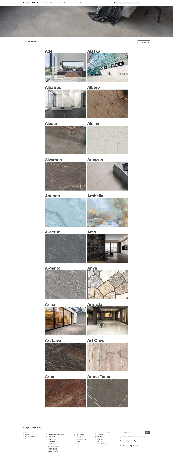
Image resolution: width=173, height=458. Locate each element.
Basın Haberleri (80, 434)
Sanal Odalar (74, 3)
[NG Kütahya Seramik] (32, 427)
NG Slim (60, 3)
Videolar (78, 441)
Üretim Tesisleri (52, 436)
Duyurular (78, 436)
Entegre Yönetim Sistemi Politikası (56, 434)
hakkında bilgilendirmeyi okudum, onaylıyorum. (134, 437)
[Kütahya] (32, 3)
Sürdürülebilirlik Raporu (54, 451)
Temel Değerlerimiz (53, 441)
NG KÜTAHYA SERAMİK (103, 433)
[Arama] (115, 3)
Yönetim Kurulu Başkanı (54, 433)
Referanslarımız (52, 443)
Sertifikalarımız (52, 439)
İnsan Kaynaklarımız (53, 444)
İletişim (27, 434)
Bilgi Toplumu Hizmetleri (54, 446)
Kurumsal (66, 3)
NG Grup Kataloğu (52, 448)
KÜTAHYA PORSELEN (102, 434)
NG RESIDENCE (101, 438)
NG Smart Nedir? (52, 450)
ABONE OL (147, 432)
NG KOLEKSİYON (101, 443)
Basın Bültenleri (80, 433)
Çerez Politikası (29, 438)
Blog (77, 443)
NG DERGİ (100, 441)
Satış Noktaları (84, 3)
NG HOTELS (100, 436)
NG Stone (53, 3)
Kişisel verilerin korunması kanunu (128, 436)
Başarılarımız (51, 438)
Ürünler (46, 3)
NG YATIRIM (100, 439)
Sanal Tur (78, 438)
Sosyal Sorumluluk (81, 439)
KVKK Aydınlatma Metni (31, 436)
